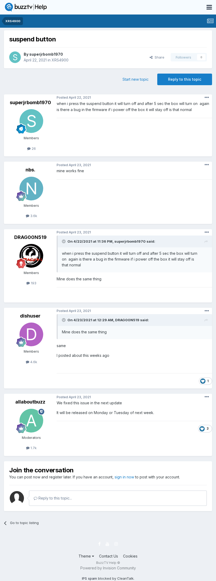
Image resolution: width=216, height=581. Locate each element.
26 (33, 148)
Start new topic (135, 79)
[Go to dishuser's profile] (31, 334)
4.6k (33, 362)
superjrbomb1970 (46, 54)
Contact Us (108, 556)
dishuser (30, 316)
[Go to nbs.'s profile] (31, 188)
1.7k (33, 448)
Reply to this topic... (54, 498)
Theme (85, 556)
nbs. (30, 169)
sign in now (124, 477)
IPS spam (89, 578)
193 (33, 283)
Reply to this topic (184, 79)
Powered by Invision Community (108, 568)
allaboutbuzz (30, 402)
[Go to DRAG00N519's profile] (31, 256)
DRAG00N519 (30, 237)
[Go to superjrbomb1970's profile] (15, 57)
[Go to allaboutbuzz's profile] (31, 421)
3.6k (33, 216)
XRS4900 (60, 60)
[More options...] (207, 97)
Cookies (130, 556)
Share (158, 57)
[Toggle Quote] (64, 241)
